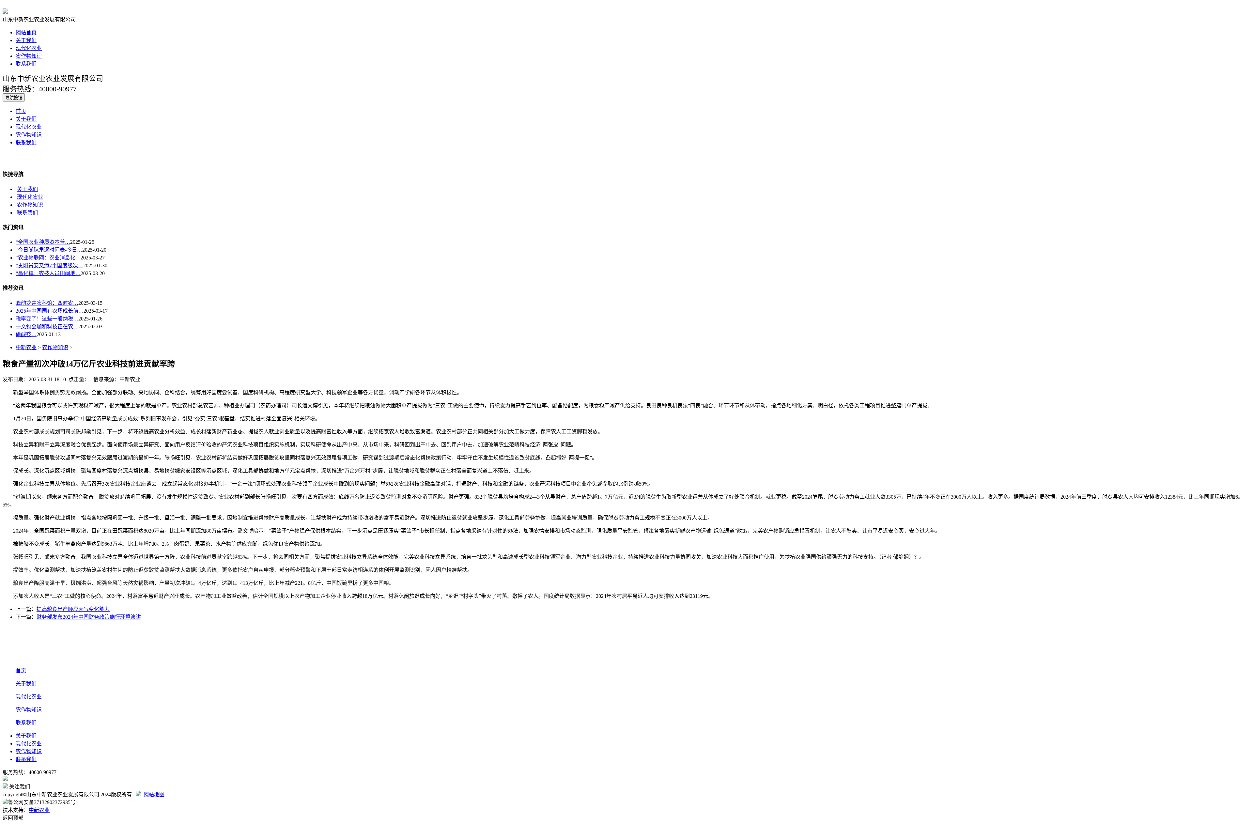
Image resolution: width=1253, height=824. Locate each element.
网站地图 (154, 794)
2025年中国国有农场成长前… (50, 311)
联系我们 (26, 64)
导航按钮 (13, 97)
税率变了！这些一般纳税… (47, 318)
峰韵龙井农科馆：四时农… (47, 303)
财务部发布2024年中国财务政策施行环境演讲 (89, 617)
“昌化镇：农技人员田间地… (48, 273)
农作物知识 (29, 56)
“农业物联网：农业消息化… (48, 257)
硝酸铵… (26, 334)
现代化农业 (29, 48)
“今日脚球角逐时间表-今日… (49, 250)
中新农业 (26, 347)
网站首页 (26, 32)
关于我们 (26, 40)
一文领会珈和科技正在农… (47, 326)
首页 (21, 111)
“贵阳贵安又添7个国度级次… (49, 265)
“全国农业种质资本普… (43, 242)
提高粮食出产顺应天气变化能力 (73, 609)
